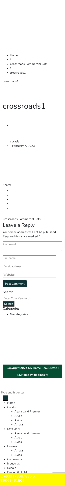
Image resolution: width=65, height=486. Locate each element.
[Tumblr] (11, 204)
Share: (7, 185)
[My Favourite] (3, 17)
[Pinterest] (11, 208)
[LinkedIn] (11, 199)
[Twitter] (11, 195)
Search (8, 304)
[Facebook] (11, 191)
